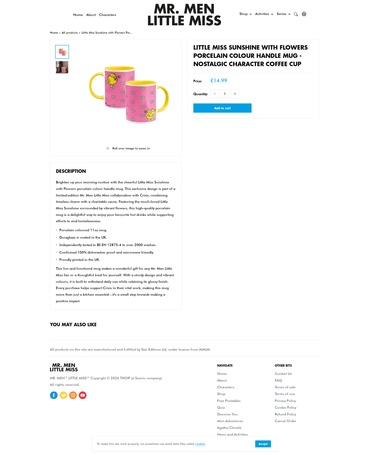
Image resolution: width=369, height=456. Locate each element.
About (91, 15)
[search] (296, 14)
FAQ (278, 380)
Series (281, 14)
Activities (262, 14)
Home (78, 15)
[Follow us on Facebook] (54, 395)
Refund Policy (285, 414)
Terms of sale (285, 387)
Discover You (227, 414)
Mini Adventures (230, 421)
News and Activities (232, 434)
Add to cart (222, 108)
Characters (107, 15)
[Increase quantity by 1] (235, 94)
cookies (200, 444)
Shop (243, 14)
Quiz (221, 407)
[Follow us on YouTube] (82, 395)
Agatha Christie (229, 428)
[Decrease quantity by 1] (215, 94)
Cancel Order (285, 421)
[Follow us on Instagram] (73, 395)
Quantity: (200, 94)
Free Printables (229, 401)
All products (70, 32)
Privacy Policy (285, 401)
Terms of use (285, 394)
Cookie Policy (285, 407)
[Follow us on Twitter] (63, 395)
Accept (263, 444)
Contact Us (283, 374)
